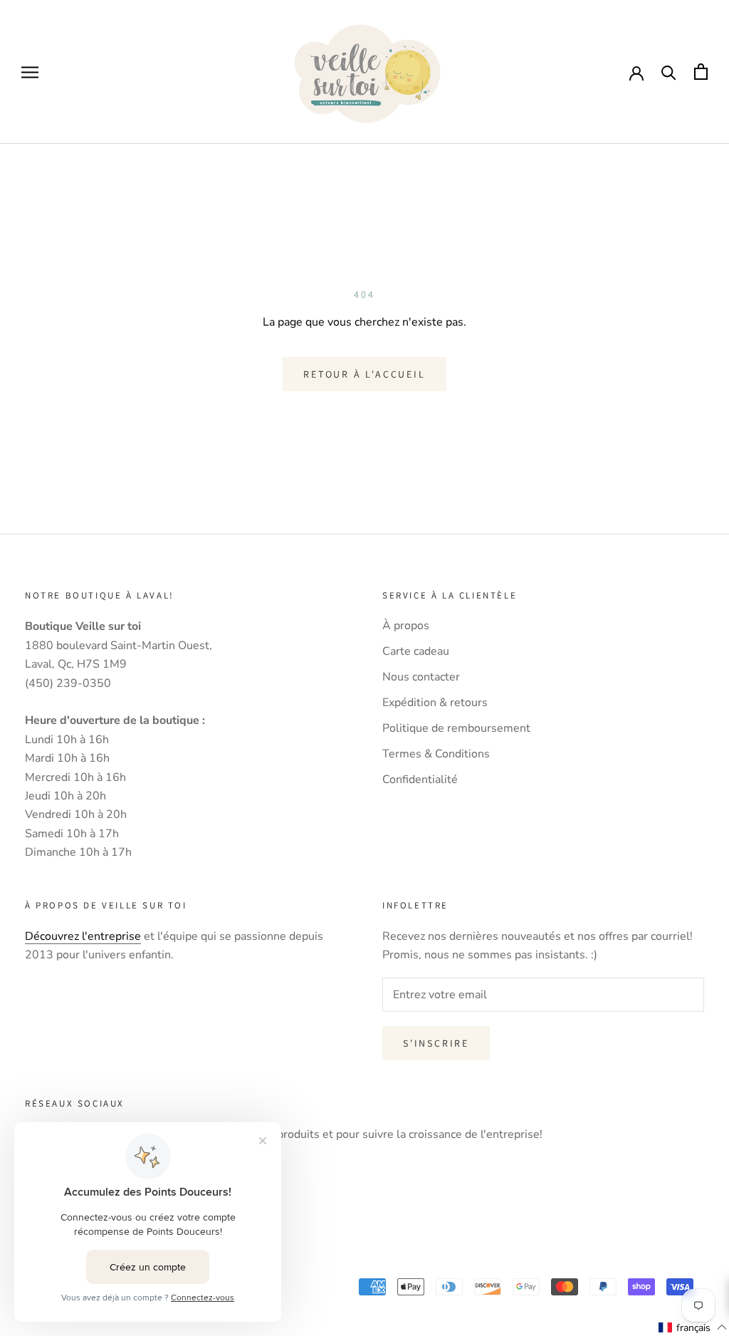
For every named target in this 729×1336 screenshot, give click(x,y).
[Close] (703, 525)
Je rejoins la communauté (365, 781)
